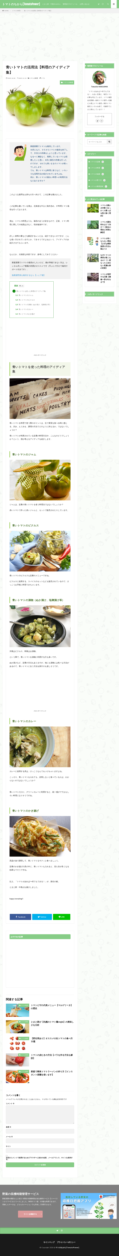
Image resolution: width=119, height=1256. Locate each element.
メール (9, 1136)
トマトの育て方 (97, 180)
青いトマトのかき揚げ (25, 314)
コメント (10, 1103)
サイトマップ (49, 1242)
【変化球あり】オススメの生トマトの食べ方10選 (52, 1040)
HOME (6, 11)
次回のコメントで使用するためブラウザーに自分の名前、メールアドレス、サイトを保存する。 (39, 1158)
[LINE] (62, 917)
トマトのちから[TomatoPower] (21, 4)
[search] (109, 141)
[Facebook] (20, 917)
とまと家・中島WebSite (51, 4)
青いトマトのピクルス (25, 300)
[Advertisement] (59, 36)
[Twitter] (42, 917)
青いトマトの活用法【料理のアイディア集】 (38, 11)
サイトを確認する (30, 1214)
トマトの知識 (96, 174)
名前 (8, 1127)
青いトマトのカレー (24, 309)
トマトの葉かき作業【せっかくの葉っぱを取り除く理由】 (105, 210)
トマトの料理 (16, 11)
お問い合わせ (84, 4)
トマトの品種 (96, 162)
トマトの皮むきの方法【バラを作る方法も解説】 (52, 1056)
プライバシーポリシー (66, 1242)
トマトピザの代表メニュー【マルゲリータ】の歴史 (52, 1007)
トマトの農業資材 (98, 186)
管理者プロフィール (70, 4)
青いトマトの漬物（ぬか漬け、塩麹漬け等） (33, 304)
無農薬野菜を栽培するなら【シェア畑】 (28, 275)
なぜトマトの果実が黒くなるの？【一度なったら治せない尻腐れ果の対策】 (105, 261)
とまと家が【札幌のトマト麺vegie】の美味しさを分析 (52, 1023)
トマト (43, 78)
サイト (8, 1146)
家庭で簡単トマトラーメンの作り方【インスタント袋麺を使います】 (52, 1073)
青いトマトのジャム (24, 295)
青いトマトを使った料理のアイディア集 (30, 291)
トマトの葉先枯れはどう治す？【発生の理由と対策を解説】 (105, 227)
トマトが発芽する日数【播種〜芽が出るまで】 (105, 278)
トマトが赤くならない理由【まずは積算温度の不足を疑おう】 (105, 243)
